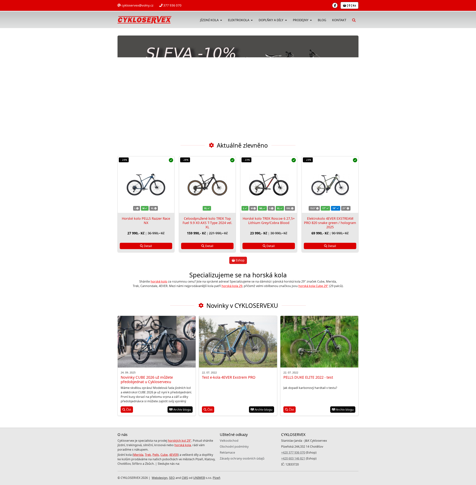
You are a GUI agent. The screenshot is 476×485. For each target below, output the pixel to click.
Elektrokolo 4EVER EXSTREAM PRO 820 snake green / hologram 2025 (330, 222)
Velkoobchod (229, 441)
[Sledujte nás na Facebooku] (335, 5)
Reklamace (227, 452)
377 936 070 (172, 5)
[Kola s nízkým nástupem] (238, 84)
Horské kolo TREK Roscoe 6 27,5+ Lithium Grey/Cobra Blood (269, 220)
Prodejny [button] (301, 20)
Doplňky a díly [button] (271, 20)
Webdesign (160, 478)
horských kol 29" (179, 441)
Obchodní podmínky (234, 446)
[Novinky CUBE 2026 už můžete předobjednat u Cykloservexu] (157, 342)
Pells (155, 455)
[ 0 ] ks (351, 5)
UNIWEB (199, 478)
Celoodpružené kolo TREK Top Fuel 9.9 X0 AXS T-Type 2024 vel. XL (207, 222)
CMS (185, 478)
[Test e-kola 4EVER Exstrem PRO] (238, 342)
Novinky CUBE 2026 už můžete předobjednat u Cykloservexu (147, 379)
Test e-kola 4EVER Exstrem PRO (228, 377)
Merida (138, 455)
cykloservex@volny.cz (137, 5)
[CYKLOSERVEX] (144, 20)
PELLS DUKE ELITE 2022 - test (308, 377)
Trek (148, 455)
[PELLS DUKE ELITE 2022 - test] (319, 342)
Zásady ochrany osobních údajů (242, 458)
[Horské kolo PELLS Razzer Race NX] (146, 184)
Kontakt (339, 20)
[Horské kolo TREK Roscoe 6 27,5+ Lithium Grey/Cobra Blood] (268, 184)
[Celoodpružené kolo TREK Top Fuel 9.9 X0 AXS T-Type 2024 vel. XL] (207, 184)
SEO (172, 478)
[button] (354, 20)
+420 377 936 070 (293, 452)
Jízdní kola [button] (209, 20)
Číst (128, 409)
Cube (164, 455)
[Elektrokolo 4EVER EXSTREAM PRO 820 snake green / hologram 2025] (330, 184)
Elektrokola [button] (239, 20)
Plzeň (216, 478)
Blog (322, 20)
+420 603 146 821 (293, 458)
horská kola (182, 445)
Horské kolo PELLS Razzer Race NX (146, 220)
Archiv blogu (182, 409)
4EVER (173, 455)
